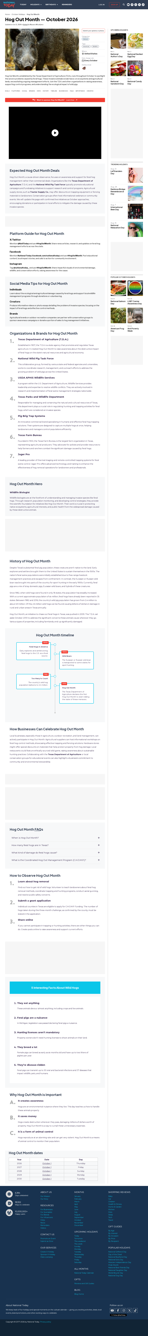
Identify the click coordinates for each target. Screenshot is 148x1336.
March (76, 1202)
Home (7, 14)
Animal (25, 24)
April (76, 1204)
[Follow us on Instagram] (135, 4)
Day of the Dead (115, 1254)
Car (109, 1199)
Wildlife (95, 46)
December (78, 1225)
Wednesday (79, 1254)
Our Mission (45, 1196)
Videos (43, 1228)
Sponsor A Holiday (47, 1254)
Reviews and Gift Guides (84, 1283)
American (86, 46)
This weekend (79, 1241)
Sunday (77, 1246)
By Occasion (113, 1236)
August (77, 1215)
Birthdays (51, 4)
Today (23, 4)
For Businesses (46, 1209)
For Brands (44, 1215)
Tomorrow (78, 1239)
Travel (110, 1220)
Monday (77, 1249)
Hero (39, 91)
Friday (76, 1260)
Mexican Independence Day (119, 1262)
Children (111, 1202)
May (76, 1207)
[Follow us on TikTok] (143, 4)
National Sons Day (115, 1260)
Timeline (54, 91)
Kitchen (111, 1209)
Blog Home (79, 1294)
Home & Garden (115, 1207)
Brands (32, 91)
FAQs (72, 91)
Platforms (16, 91)
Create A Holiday (47, 1252)
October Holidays (18, 14)
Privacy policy (45, 1322)
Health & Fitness (115, 1204)
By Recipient (113, 1241)
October (77, 1220)
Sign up (114, 5)
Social (24, 91)
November (78, 1223)
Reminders (67, 4)
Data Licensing (46, 1257)
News (42, 1223)
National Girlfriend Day (117, 1252)
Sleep (110, 1215)
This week (78, 1244)
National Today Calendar (84, 1273)
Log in (102, 5)
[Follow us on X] (139, 4)
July (75, 1212)
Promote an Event (48, 1239)
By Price (111, 1239)
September (79, 1217)
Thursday (78, 1257)
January (77, 1196)
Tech (110, 1217)
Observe (90, 91)
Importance (80, 91)
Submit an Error (46, 1241)
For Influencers (46, 1217)
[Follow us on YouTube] (128, 4)
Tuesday (77, 1252)
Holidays (35, 4)
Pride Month (113, 1265)
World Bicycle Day (115, 1273)
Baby (110, 1196)
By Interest (112, 1233)
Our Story (44, 1199)
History (46, 91)
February (78, 1199)
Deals (7, 91)
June (76, 1209)
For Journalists (46, 1212)
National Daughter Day (117, 1270)
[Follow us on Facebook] (132, 4)
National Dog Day (115, 1276)
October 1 (46, 1163)
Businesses (63, 91)
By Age (111, 1231)
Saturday (78, 1262)
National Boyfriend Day (117, 1257)
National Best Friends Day (118, 1268)
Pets (110, 1212)
